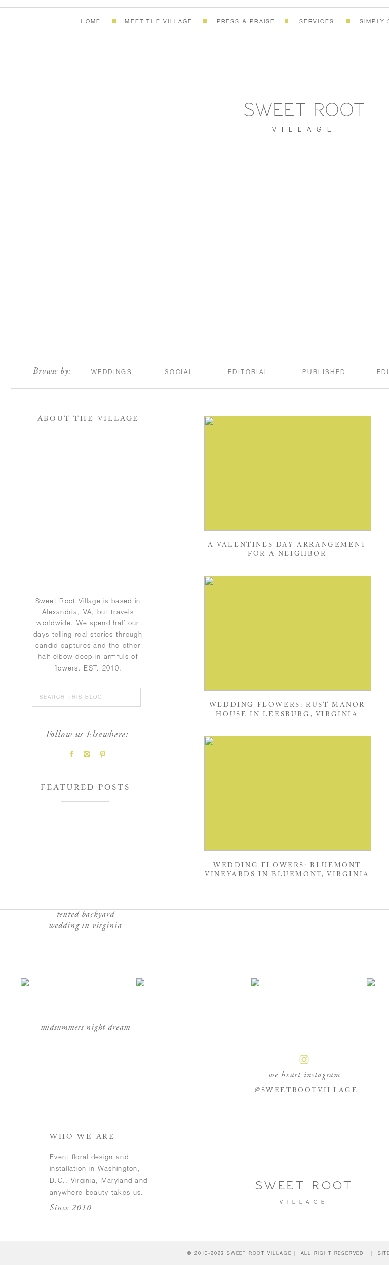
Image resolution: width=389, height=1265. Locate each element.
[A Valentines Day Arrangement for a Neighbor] (287, 473)
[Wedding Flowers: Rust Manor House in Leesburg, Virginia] (287, 633)
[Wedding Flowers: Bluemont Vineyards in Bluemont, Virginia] (287, 793)
